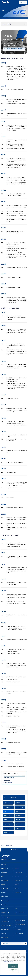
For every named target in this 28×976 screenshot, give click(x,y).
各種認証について (18, 892)
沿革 (2, 876)
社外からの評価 (4, 880)
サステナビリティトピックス (20, 912)
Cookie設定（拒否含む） (13, 970)
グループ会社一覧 (8, 782)
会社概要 (16, 868)
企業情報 (7, 17)
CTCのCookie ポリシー (8, 961)
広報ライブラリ (4, 896)
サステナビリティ (5, 917)
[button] (13, 24)
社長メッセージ (4, 868)
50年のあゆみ (7, 780)
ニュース (3, 904)
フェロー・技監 (4, 888)
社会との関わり (18, 929)
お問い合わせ (6, 943)
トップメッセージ (5, 921)
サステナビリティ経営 (6, 925)
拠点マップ (17, 888)
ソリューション (5, 900)
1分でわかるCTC (18, 880)
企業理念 (3, 884)
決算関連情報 (4, 872)
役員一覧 (16, 876)
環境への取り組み (5, 929)
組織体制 (16, 884)
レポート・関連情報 (19, 933)
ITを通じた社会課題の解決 (20, 925)
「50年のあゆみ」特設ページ (13, 49)
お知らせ (16, 908)
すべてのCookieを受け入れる (13, 965)
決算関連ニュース (5, 912)
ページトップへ (13, 849)
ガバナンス (3, 892)
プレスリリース (4, 908)
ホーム (2, 17)
